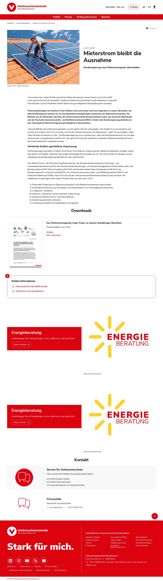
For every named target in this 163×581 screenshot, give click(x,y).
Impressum (11, 566)
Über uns (120, 7)
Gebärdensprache (43, 570)
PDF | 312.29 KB (53, 235)
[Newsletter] (44, 561)
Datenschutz (25, 566)
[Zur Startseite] (26, 7)
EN (149, 7)
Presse (68, 17)
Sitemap (37, 566)
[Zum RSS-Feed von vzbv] (35, 561)
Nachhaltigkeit (141, 537)
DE (143, 7)
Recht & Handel (142, 546)
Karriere (105, 17)
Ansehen (49, 232)
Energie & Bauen (92, 540)
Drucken (152, 28)
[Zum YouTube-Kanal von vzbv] (27, 561)
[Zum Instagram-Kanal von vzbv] (19, 561)
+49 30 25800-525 (74, 507)
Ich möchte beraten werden (58, 479)
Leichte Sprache (60, 570)
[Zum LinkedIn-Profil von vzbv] (10, 561)
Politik (56, 17)
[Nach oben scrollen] (155, 516)
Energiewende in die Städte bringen (31, 286)
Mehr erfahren (20, 344)
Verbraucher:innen (87, 17)
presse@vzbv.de (55, 507)
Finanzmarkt (90, 546)
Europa (88, 543)
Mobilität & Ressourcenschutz (118, 546)
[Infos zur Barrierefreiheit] (154, 7)
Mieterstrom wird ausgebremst (30, 291)
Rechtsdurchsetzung (144, 540)
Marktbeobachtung (118, 543)
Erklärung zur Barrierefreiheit (20, 570)
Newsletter (110, 7)
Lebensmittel (116, 540)
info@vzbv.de (91, 565)
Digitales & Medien (93, 537)
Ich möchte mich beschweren (59, 482)
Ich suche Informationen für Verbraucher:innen (66, 485)
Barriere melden (51, 566)
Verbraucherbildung (143, 543)
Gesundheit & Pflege (119, 537)
